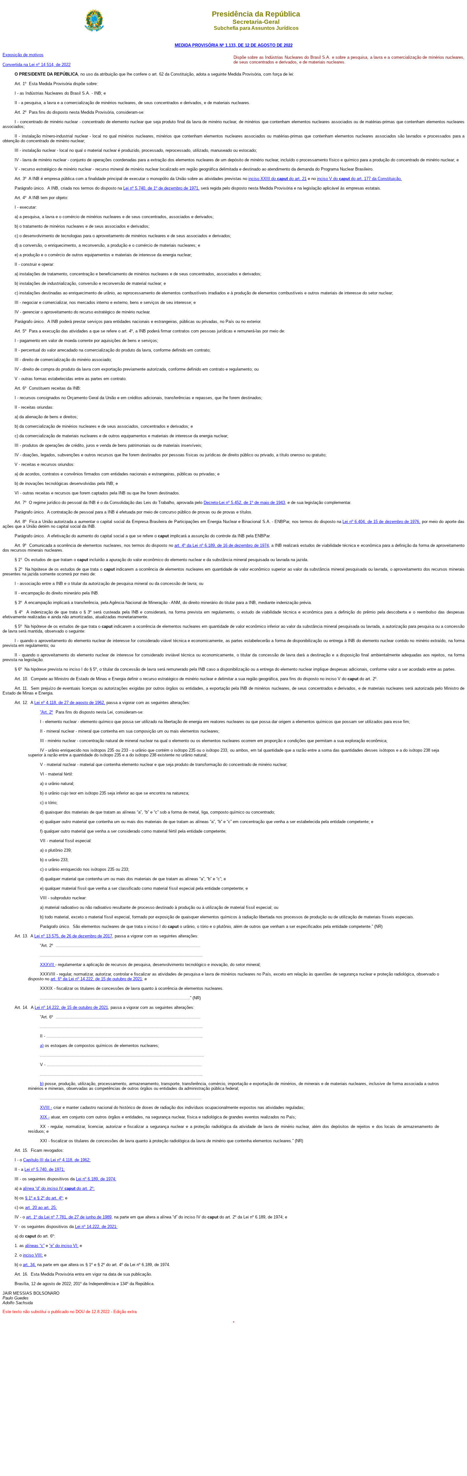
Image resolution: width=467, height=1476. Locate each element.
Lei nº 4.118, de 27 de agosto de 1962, (69, 702)
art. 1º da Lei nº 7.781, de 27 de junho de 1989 (69, 1217)
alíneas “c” (34, 1245)
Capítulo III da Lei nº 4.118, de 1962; (57, 1159)
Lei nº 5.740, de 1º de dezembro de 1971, (161, 188)
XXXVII (47, 964)
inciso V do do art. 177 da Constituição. (359, 178)
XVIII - (46, 1107)
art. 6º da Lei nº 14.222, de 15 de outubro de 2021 (96, 978)
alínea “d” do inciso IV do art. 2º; (59, 1188)
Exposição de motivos (23, 54)
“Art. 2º (46, 712)
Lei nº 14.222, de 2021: (96, 1226)
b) (42, 1083)
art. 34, (29, 1264)
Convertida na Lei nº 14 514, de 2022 (37, 64)
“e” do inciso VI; (63, 1245)
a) (42, 1045)
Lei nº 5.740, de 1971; (44, 1169)
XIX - (45, 1117)
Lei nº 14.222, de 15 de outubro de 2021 (71, 1007)
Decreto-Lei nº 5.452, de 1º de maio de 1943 (244, 502)
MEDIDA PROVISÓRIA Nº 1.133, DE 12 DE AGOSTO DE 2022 (234, 45)
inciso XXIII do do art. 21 (277, 178)
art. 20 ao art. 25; (41, 1207)
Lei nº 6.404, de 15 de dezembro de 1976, (381, 521)
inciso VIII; (33, 1255)
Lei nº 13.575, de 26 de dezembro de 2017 (73, 936)
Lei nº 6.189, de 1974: (96, 1179)
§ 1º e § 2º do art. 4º (44, 1198)
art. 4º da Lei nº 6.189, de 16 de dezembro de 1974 (221, 545)
